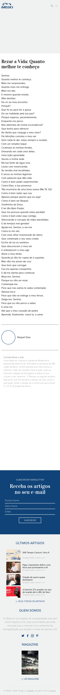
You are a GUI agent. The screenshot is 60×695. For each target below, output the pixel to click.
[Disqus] (30, 429)
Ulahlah (30, 691)
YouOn (53, 691)
